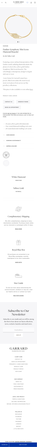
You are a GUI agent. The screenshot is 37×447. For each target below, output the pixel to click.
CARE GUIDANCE (10, 135)
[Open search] (6, 2)
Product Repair (18, 369)
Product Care (18, 366)
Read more (18, 228)
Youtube (18, 419)
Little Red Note (18, 428)
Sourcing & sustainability (13, 140)
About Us (18, 381)
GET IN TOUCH (12, 113)
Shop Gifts (18, 262)
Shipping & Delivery (11, 146)
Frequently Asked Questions (18, 364)
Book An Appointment (18, 361)
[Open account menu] (31, 2)
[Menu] (2, 3)
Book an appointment (12, 107)
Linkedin (18, 423)
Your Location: (18, 441)
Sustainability (18, 386)
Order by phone (23, 101)
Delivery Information (18, 401)
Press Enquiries (18, 388)
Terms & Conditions (18, 399)
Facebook (18, 416)
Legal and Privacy (19, 396)
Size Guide (18, 371)
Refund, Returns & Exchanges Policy (18, 404)
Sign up (18, 335)
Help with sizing (18, 295)
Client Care (18, 356)
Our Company (18, 379)
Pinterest (18, 421)
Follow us (18, 411)
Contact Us (18, 359)
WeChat (18, 426)
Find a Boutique (19, 384)
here (31, 89)
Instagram (18, 414)
